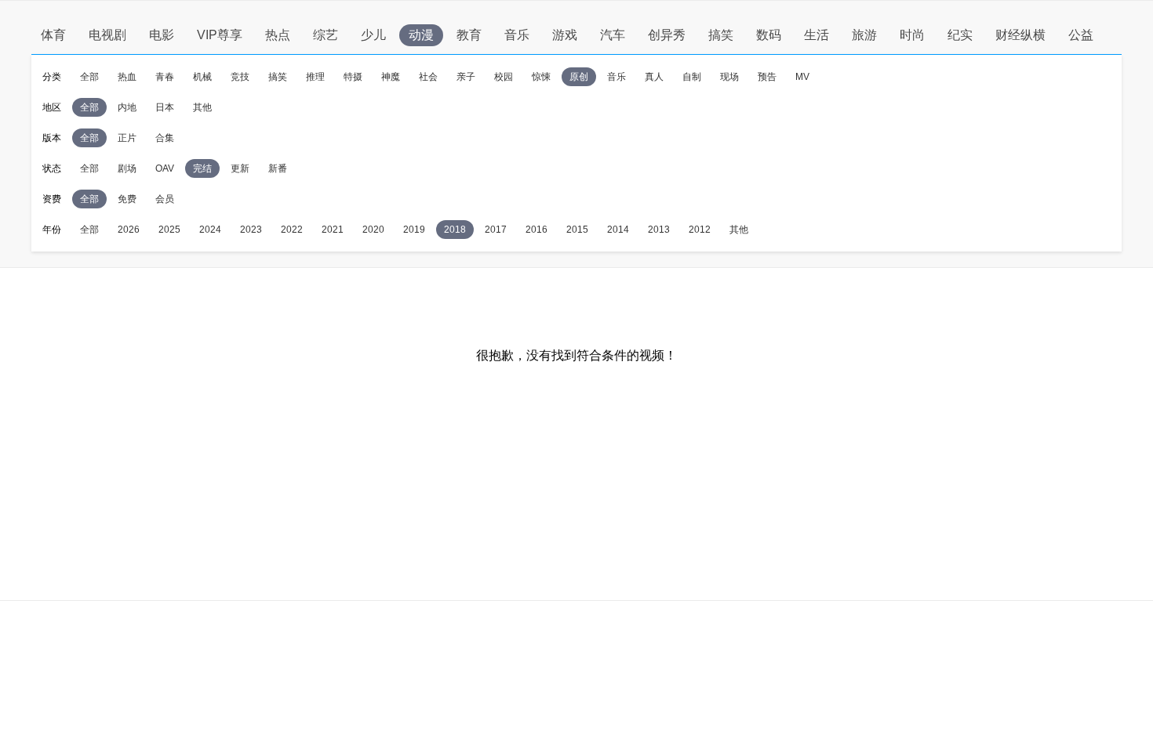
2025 (169, 229)
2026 (129, 229)
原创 (578, 76)
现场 (729, 76)
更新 (240, 168)
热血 (127, 76)
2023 (251, 229)
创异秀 (667, 35)
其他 (202, 107)
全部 (89, 76)
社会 (428, 76)
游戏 (564, 35)
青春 (164, 76)
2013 (659, 229)
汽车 (612, 35)
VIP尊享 (219, 35)
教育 (469, 35)
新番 (277, 168)
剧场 (127, 168)
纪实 (960, 35)
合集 (164, 137)
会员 (164, 199)
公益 (1080, 35)
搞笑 (720, 35)
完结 (202, 168)
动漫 (421, 35)
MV (802, 76)
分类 (51, 76)
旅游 (864, 35)
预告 (767, 76)
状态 (51, 168)
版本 (51, 137)
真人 (654, 76)
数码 (768, 35)
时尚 (912, 35)
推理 (315, 76)
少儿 (373, 35)
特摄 (353, 76)
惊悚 (541, 76)
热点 (277, 35)
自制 (691, 76)
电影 (161, 35)
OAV (164, 168)
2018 (455, 229)
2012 (700, 229)
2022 (292, 229)
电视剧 (107, 35)
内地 (127, 107)
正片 (127, 137)
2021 (333, 229)
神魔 (390, 76)
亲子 (465, 76)
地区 (51, 107)
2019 (414, 229)
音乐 (516, 35)
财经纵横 (1020, 35)
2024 (210, 229)
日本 (164, 107)
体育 (53, 35)
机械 (202, 76)
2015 (577, 229)
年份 (51, 229)
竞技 (240, 76)
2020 (373, 229)
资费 (51, 199)
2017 (496, 229)
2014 (618, 229)
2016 (536, 229)
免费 (127, 199)
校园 (503, 76)
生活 (816, 35)
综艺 (325, 35)
